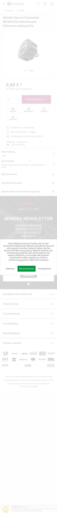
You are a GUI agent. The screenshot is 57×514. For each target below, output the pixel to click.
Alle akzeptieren (26, 268)
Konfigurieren (45, 268)
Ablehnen (10, 268)
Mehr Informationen (39, 260)
